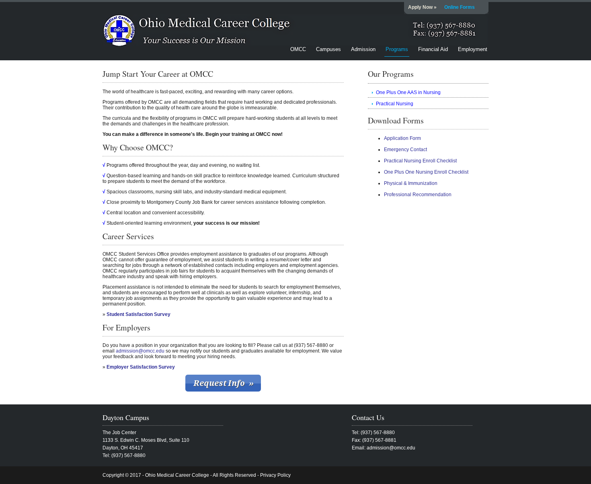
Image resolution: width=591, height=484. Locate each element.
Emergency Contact (405, 149)
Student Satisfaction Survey (138, 314)
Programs (397, 49)
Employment (472, 49)
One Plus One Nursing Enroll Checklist (426, 172)
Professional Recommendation (417, 194)
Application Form (402, 138)
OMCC (298, 49)
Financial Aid (433, 49)
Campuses (328, 49)
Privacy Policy (275, 475)
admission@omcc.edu (140, 351)
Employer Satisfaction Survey (141, 367)
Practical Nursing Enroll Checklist (420, 161)
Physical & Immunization (410, 183)
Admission (363, 49)
